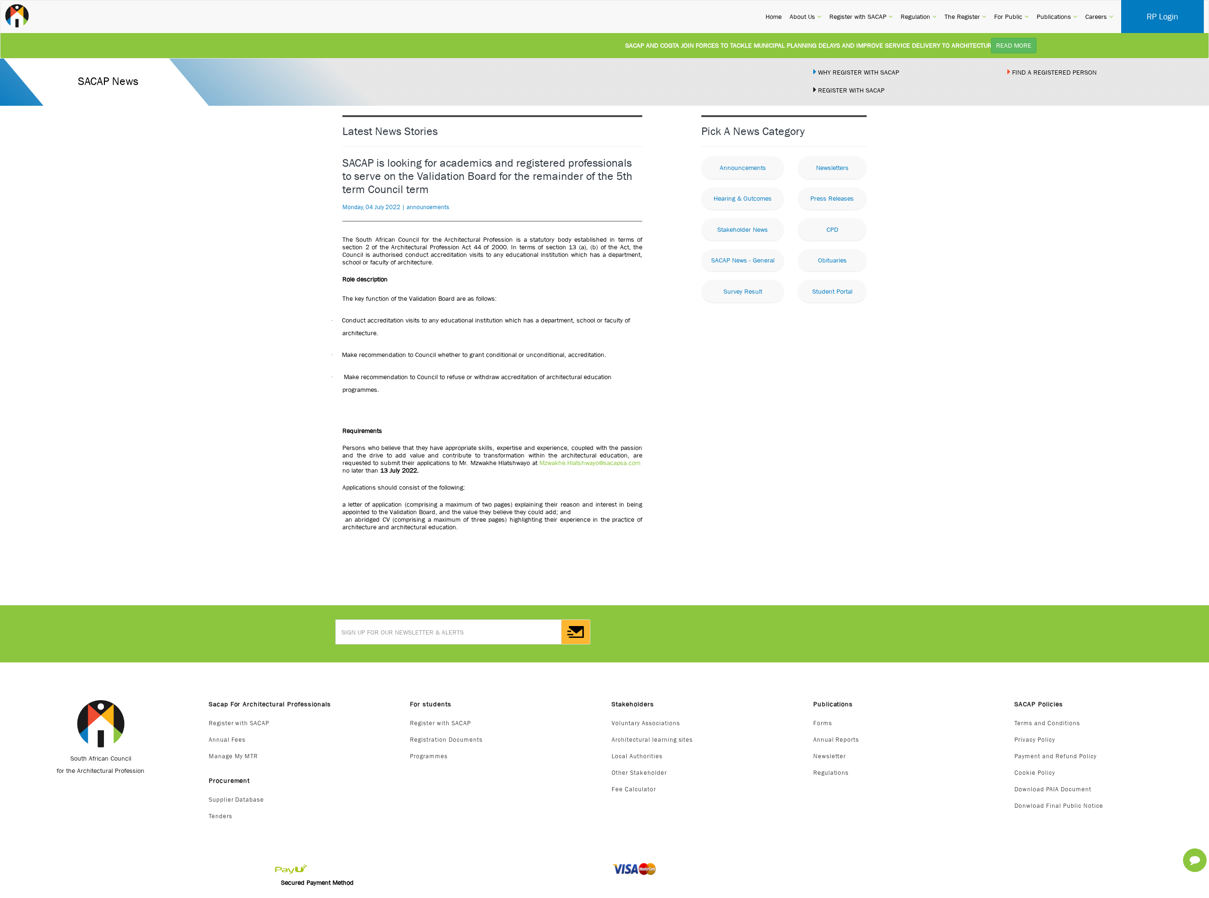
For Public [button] (1011, 16)
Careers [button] (1099, 16)
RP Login (1162, 16)
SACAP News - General (743, 260)
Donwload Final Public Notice (1058, 805)
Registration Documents (446, 739)
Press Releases (832, 198)
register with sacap (850, 90)
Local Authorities (637, 756)
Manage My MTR (233, 756)
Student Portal (832, 291)
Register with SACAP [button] (861, 16)
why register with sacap (857, 72)
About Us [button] (805, 16)
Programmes (429, 756)
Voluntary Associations (646, 723)
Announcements (743, 167)
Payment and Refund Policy (1055, 756)
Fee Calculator (634, 789)
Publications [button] (1057, 16)
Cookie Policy (1034, 772)
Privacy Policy (1034, 739)
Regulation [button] (919, 16)
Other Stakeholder (639, 772)
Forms (822, 723)
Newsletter (829, 756)
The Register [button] (965, 16)
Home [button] (774, 16)
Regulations (831, 772)
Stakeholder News (742, 229)
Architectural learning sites (652, 739)
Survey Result (743, 291)
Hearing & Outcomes (743, 198)
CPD (832, 229)
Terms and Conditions (1047, 723)
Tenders (220, 816)
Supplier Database (236, 799)
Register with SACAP (239, 723)
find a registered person (1053, 72)
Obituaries (832, 260)
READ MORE (1013, 45)
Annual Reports (836, 739)
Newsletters (832, 167)
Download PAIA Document (1052, 789)
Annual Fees (227, 739)
